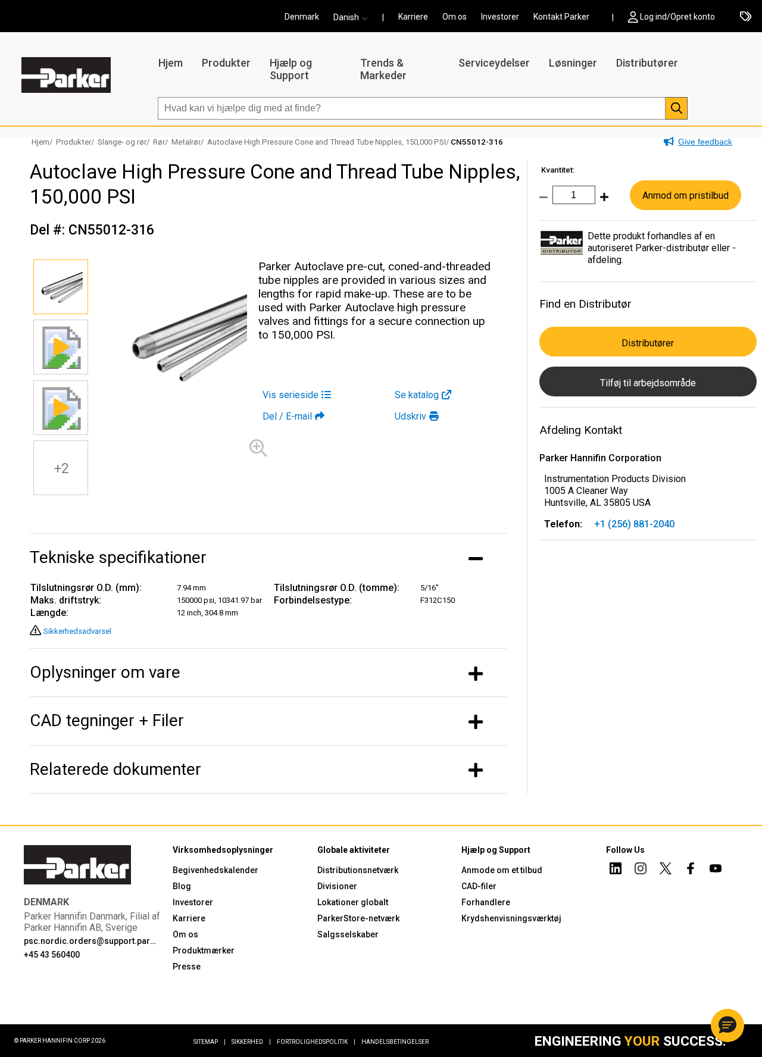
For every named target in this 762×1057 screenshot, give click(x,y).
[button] (354, 17)
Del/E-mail (287, 416)
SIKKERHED (251, 1042)
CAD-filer (478, 886)
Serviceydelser (494, 63)
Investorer (500, 16)
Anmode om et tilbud (501, 870)
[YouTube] (715, 870)
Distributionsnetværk (357, 870)
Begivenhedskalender (215, 870)
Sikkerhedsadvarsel (77, 631)
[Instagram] (640, 870)
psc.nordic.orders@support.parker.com (91, 941)
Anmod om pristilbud (685, 195)
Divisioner (337, 886)
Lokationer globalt (352, 902)
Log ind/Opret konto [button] (677, 16)
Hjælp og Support (291, 69)
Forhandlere (485, 902)
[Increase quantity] (601, 203)
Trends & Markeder (383, 69)
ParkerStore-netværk (358, 918)
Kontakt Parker (561, 16)
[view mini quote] (745, 17)
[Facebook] (690, 870)
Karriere (413, 16)
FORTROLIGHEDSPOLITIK (316, 1042)
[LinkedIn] (615, 870)
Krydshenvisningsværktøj (511, 918)
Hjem (170, 63)
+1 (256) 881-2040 (634, 524)
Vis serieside (290, 395)
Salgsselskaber (348, 934)
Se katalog (417, 395)
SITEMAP (209, 1042)
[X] (665, 870)
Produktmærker (204, 950)
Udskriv (410, 416)
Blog (182, 886)
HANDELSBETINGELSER (395, 1042)
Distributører (647, 63)
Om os (454, 16)
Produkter (226, 63)
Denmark (302, 16)
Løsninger (573, 63)
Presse (187, 966)
